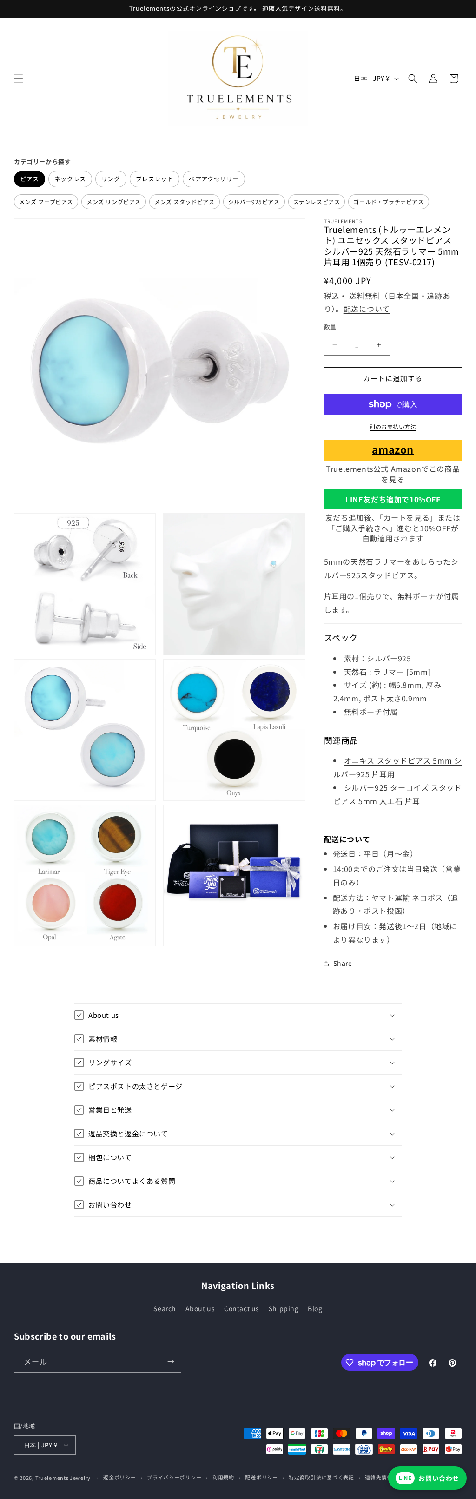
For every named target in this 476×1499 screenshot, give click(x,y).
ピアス (29, 178)
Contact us (241, 1308)
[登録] (170, 1362)
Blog (315, 1308)
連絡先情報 (378, 1477)
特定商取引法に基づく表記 (321, 1477)
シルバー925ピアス (254, 201)
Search (164, 1308)
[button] (18, 78)
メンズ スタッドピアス (184, 201)
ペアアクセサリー (214, 178)
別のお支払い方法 (393, 426)
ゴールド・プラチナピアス (388, 201)
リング (110, 178)
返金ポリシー (119, 1477)
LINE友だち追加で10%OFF (393, 499)
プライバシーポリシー (174, 1477)
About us (200, 1308)
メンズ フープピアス (46, 201)
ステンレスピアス (316, 201)
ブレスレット (155, 178)
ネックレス (70, 178)
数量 (330, 326)
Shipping (284, 1308)
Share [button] (342, 963)
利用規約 (223, 1477)
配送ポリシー (261, 1477)
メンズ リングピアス (113, 201)
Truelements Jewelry (63, 1477)
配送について (367, 308)
